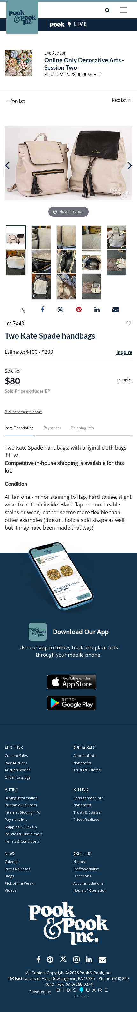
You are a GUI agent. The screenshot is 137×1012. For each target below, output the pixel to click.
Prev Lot (17, 101)
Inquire (124, 352)
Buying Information (21, 798)
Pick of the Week (19, 883)
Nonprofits (82, 762)
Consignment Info (88, 798)
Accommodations (88, 883)
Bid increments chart (23, 411)
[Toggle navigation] (123, 10)
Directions (82, 876)
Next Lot (119, 100)
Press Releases (17, 869)
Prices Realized (86, 819)
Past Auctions (16, 762)
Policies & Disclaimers (23, 833)
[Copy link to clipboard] (23, 310)
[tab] (19, 430)
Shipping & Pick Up (21, 826)
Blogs (9, 876)
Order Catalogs (17, 777)
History (79, 861)
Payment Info (16, 819)
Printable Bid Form (21, 805)
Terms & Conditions (22, 841)
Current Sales (16, 755)
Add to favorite (128, 324)
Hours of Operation (89, 890)
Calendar (12, 861)
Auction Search (18, 769)
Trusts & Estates (86, 769)
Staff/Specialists (86, 869)
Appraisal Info (85, 755)
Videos (10, 890)
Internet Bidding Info (22, 812)
